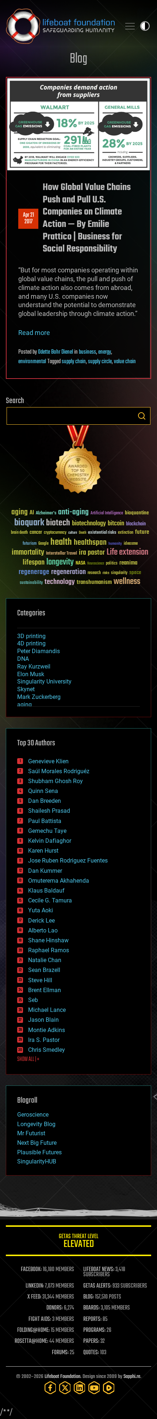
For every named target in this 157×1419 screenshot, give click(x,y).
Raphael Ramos (48, 950)
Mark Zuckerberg (39, 696)
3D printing (31, 636)
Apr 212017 (28, 218)
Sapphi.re (131, 1377)
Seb (33, 1000)
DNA (23, 658)
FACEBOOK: (31, 1269)
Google (43, 543)
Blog (78, 59)
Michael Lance (47, 1009)
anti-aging (73, 512)
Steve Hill (40, 980)
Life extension (127, 552)
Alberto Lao (43, 930)
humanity (115, 544)
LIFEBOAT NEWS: (98, 1269)
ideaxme (131, 544)
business (87, 352)
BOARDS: (91, 1308)
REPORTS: (92, 1319)
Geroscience (33, 1114)
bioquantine (137, 513)
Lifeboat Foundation (62, 1377)
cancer (36, 533)
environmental (32, 361)
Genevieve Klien (48, 761)
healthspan (90, 542)
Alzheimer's (46, 513)
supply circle (100, 361)
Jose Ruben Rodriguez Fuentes (68, 860)
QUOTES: (91, 1352)
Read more (34, 332)
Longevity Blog (36, 1124)
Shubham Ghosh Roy (55, 781)
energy (104, 352)
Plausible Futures (39, 1152)
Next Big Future (37, 1142)
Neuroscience (95, 564)
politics (112, 563)
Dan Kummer (45, 870)
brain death (19, 532)
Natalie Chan (44, 960)
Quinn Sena (43, 790)
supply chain (74, 361)
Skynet (26, 689)
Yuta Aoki (40, 910)
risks (106, 573)
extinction (125, 532)
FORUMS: (60, 1352)
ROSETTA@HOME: (31, 1341)
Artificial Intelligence (107, 513)
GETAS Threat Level (78, 1242)
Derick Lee (41, 920)
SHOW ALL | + (28, 1059)
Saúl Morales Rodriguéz (58, 771)
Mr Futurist (31, 1133)
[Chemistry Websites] (78, 461)
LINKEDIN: (35, 1286)
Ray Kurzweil (33, 666)
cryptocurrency (55, 532)
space (135, 572)
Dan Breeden (44, 800)
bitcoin (116, 524)
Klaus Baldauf (46, 890)
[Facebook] (50, 1387)
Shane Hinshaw (48, 940)
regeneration (68, 572)
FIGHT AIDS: (39, 1319)
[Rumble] (109, 1387)
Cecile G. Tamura (50, 900)
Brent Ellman (44, 990)
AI (32, 513)
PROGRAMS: (94, 1330)
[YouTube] (94, 1387)
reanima (128, 562)
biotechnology (89, 524)
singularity (119, 573)
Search (141, 416)
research (94, 573)
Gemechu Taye (47, 830)
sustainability (31, 583)
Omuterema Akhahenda (58, 880)
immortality (28, 552)
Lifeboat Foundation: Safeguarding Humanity (60, 26)
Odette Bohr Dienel (55, 352)
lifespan (34, 562)
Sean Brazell (44, 970)
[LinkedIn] (79, 1387)
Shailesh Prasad (49, 810)
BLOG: (88, 1297)
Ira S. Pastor (44, 1039)
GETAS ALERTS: (97, 1286)
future (142, 532)
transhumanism (94, 582)
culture (72, 533)
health (61, 542)
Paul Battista (44, 820)
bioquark (29, 523)
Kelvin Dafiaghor (49, 840)
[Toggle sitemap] (130, 26)
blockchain (136, 524)
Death (82, 533)
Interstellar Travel (61, 553)
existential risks (102, 533)
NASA (80, 563)
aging (19, 512)
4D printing (31, 643)
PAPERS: (91, 1341)
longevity (60, 562)
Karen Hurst (43, 850)
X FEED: (34, 1297)
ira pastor (92, 552)
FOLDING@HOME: (33, 1330)
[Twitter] (65, 1387)
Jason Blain (43, 1019)
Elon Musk (30, 674)
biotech (58, 523)
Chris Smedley (46, 1049)
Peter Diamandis (38, 651)
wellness (127, 581)
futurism (30, 544)
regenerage (34, 572)
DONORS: (54, 1308)
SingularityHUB (36, 1161)
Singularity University (44, 681)
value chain (125, 361)
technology (60, 582)
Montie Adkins (46, 1030)
